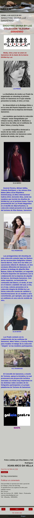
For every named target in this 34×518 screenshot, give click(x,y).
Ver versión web (17, 513)
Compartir (4, 472)
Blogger (23, 516)
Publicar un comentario (10, 480)
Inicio (17, 509)
